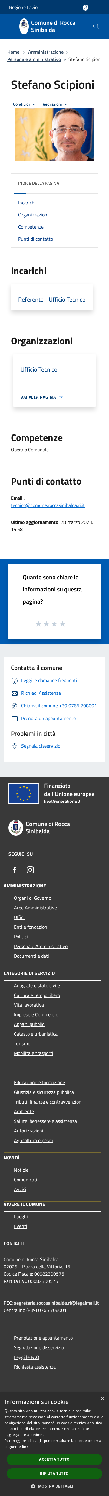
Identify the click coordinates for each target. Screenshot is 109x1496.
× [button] (102, 1399)
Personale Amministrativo (41, 946)
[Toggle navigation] (12, 26)
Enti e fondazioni (31, 927)
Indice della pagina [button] (38, 183)
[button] (54, 1486)
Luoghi (21, 1216)
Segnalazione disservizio (39, 1347)
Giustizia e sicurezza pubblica (44, 1092)
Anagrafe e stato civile (37, 985)
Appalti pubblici (29, 1024)
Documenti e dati (31, 955)
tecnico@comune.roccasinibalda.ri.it (48, 505)
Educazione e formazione (39, 1082)
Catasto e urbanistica (36, 1033)
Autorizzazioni (28, 1130)
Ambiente (24, 1111)
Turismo (22, 1043)
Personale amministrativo (34, 59)
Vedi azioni (53, 104)
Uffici (19, 917)
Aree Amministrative (35, 907)
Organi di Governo (32, 898)
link (25, 1446)
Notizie (21, 1170)
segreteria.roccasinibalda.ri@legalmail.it (56, 1302)
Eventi (20, 1226)
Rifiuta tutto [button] (54, 1473)
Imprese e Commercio (36, 1014)
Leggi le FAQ (26, 1357)
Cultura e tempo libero (37, 995)
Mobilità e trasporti (33, 1053)
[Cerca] (96, 26)
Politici (21, 936)
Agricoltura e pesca (33, 1140)
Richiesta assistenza (35, 1366)
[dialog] (54, 1444)
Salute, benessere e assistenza (45, 1121)
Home (13, 52)
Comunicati (25, 1179)
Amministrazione (46, 52)
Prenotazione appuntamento (43, 1337)
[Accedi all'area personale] (85, 8)
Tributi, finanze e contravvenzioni (48, 1101)
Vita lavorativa (29, 1004)
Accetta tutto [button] (54, 1459)
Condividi (22, 104)
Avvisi (20, 1189)
